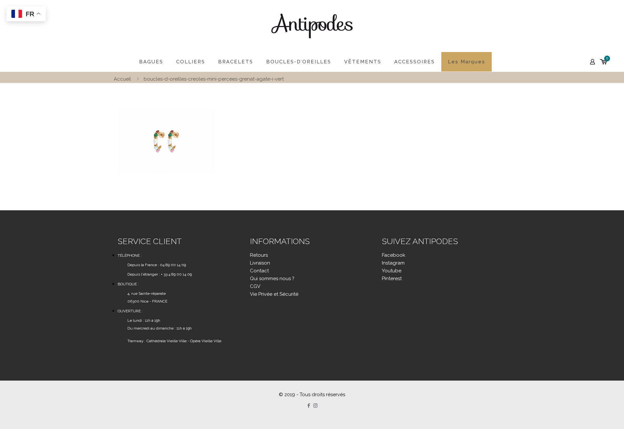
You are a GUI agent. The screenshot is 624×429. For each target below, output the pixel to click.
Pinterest (392, 278)
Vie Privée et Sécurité (274, 294)
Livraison (260, 263)
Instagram (393, 263)
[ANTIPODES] (312, 26)
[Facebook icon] (308, 406)
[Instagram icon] (315, 406)
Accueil (122, 79)
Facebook (393, 255)
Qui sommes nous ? (272, 278)
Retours (259, 255)
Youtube (391, 271)
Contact (259, 271)
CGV (255, 286)
